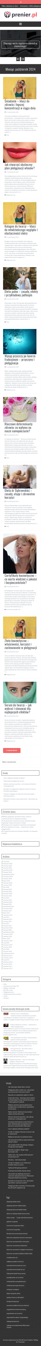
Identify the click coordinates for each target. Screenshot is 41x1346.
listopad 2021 (7, 904)
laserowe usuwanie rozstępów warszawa (20, 1249)
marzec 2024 (7, 885)
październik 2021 (8, 906)
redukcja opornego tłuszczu (15, 1285)
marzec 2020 (7, 947)
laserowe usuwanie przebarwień (17, 1245)
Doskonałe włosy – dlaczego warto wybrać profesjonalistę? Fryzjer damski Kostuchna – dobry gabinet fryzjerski (21, 1100)
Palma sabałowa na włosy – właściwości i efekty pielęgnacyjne (21, 44)
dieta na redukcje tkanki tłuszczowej (18, 1213)
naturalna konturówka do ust (16, 1269)
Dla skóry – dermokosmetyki (17, 1160)
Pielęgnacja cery (10, 195)
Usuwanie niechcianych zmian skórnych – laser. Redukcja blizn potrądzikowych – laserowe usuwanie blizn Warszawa (21, 1124)
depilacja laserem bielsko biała (16, 1205)
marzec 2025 (7, 866)
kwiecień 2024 (7, 883)
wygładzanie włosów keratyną (16, 1309)
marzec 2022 (7, 896)
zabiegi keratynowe (13, 1321)
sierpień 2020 (7, 936)
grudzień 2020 (7, 928)
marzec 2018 (7, 964)
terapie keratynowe (13, 1301)
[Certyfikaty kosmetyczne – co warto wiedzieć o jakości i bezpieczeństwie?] (19, 553)
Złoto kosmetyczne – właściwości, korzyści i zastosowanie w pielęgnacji (21, 644)
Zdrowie (6, 998)
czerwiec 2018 (8, 958)
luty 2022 (6, 898)
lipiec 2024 (6, 881)
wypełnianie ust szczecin (14, 1313)
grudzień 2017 (7, 966)
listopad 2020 (7, 930)
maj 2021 (6, 917)
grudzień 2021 (7, 902)
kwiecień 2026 (7, 863)
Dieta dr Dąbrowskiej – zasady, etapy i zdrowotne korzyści (20, 494)
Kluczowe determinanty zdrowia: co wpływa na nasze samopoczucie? (19, 427)
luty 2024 (6, 887)
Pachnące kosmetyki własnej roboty (19, 1171)
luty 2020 (6, 949)
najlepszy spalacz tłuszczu (15, 1261)
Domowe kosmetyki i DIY (13, 609)
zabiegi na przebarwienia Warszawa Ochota (18, 1326)
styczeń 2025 (7, 868)
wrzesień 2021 (8, 908)
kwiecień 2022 (7, 893)
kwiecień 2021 (7, 919)
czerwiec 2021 (8, 915)
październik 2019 (8, 953)
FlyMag (35, 1340)
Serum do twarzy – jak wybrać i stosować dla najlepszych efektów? (18, 708)
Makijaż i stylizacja (9, 988)
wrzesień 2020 (8, 934)
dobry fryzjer (11, 1217)
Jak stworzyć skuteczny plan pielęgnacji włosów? (20, 166)
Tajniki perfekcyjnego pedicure (17, 1168)
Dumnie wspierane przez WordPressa (15, 1340)
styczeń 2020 (7, 951)
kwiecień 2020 (7, 945)
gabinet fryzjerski (12, 1221)
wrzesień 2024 (8, 876)
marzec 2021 (7, 921)
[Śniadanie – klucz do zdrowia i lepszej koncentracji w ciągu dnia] (19, 88)
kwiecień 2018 (7, 962)
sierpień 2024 (7, 878)
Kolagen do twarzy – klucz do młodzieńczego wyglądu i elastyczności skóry (21, 229)
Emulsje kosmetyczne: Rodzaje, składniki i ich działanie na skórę (22, 7)
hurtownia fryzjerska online (15, 1225)
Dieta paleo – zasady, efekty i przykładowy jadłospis (21, 293)
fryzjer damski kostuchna (25, 1217)
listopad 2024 (7, 872)
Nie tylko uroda (8, 990)
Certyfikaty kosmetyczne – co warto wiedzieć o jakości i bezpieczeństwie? (21, 579)
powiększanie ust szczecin (15, 1277)
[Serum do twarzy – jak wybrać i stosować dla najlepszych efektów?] (19, 692)
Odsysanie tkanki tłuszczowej (16, 1273)
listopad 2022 (7, 891)
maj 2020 (6, 943)
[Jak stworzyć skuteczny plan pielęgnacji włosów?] (19, 152)
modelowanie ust (12, 1257)
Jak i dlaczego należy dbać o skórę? (19, 1087)
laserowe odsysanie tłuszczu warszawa (19, 1237)
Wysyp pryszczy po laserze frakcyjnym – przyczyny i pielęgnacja (20, 359)
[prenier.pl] (20, 14)
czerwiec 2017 (8, 968)
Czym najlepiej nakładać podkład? (14, 778)
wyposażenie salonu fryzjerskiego (17, 1317)
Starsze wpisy (11, 750)
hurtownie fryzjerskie (13, 1229)
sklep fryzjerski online (13, 1293)
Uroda (5, 996)
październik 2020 (8, 932)
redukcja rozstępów (13, 1289)
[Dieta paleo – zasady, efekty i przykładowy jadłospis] (19, 278)
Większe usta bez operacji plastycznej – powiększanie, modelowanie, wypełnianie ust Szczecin (21, 1107)
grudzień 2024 (7, 870)
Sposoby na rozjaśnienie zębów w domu (20, 1095)
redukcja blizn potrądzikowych (16, 1281)
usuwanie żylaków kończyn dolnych (18, 1305)
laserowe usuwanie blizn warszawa (18, 1241)
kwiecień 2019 (7, 956)
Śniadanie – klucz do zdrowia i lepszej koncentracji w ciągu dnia (20, 104)
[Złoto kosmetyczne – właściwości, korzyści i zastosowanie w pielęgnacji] (19, 627)
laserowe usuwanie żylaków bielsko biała (19, 1253)
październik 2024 (8, 874)
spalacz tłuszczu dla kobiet (15, 1297)
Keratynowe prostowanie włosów (17, 1233)
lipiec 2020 (6, 938)
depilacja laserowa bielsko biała (16, 1209)
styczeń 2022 (7, 900)
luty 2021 (6, 923)
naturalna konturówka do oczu (16, 1265)
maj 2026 (6, 861)
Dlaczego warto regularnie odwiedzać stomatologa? (19, 825)
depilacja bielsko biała (13, 1201)
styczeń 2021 (7, 926)
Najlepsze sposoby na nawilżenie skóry (20, 1137)
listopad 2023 (7, 889)
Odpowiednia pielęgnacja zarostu (13, 781)
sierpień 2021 (7, 911)
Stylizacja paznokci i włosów (12, 994)
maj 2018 (6, 960)
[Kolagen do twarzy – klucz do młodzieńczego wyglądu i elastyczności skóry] (19, 213)
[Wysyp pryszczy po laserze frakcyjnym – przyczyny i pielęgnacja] (19, 341)
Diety (7, 135)
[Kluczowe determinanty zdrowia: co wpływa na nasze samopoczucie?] (19, 409)
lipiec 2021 (6, 913)
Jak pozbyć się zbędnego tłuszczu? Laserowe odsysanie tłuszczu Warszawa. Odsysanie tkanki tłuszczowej (21, 1176)
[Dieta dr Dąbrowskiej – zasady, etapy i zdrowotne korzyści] (19, 476)
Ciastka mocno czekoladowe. (20, 1014)
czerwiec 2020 (8, 941)
